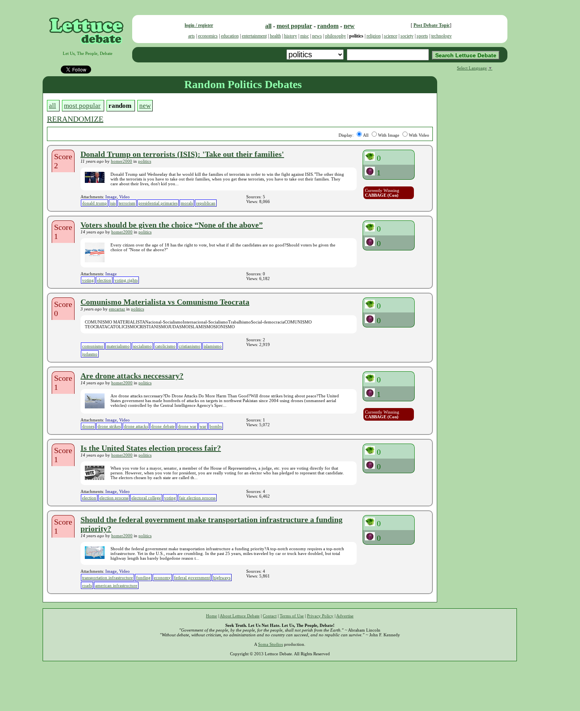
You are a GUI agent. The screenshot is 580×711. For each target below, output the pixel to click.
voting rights (126, 280)
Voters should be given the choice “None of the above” (171, 224)
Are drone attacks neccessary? (131, 375)
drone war (187, 426)
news (317, 36)
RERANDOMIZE (75, 119)
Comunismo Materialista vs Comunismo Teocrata (164, 301)
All (366, 135)
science (390, 36)
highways (221, 577)
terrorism (127, 203)
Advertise (345, 615)
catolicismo (165, 346)
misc (304, 36)
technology (441, 36)
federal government (192, 577)
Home (211, 615)
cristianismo (189, 346)
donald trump (94, 203)
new (349, 26)
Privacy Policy (320, 615)
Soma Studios (270, 644)
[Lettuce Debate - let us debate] (87, 48)
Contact (270, 615)
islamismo (213, 346)
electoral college (146, 497)
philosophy (335, 36)
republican (205, 203)
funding (143, 577)
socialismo (142, 346)
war (203, 426)
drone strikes (109, 426)
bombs (216, 426)
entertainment (254, 36)
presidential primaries (158, 203)
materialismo (118, 346)
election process (113, 497)
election (104, 280)
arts (191, 36)
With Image (388, 135)
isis (113, 203)
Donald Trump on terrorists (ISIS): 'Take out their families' (182, 154)
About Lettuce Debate (240, 615)
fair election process (197, 497)
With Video (419, 135)
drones (88, 426)
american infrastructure (116, 585)
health (275, 36)
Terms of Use (292, 615)
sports (422, 36)
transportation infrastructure (107, 577)
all (268, 26)
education (230, 36)
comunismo (92, 346)
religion (374, 36)
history (290, 36)
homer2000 (121, 161)
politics (144, 161)
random (328, 26)
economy (162, 577)
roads (87, 585)
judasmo (89, 354)
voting (88, 280)
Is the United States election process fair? (150, 448)
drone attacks (136, 426)
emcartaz (117, 309)
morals (187, 203)
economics (208, 36)
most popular (294, 26)
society (406, 36)
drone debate (163, 426)
